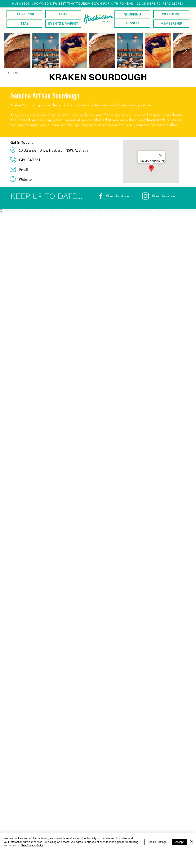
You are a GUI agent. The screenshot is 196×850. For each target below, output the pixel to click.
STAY (24, 23)
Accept (179, 842)
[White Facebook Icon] (101, 196)
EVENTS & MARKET (63, 23)
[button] (97, 3)
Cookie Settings (157, 842)
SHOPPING (132, 14)
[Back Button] (9, 73)
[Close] (191, 841)
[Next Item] (185, 50)
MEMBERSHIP (171, 23)
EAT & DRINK (24, 14)
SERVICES (132, 23)
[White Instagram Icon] (145, 196)
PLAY (63, 14)
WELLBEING (171, 14)
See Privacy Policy (32, 845)
